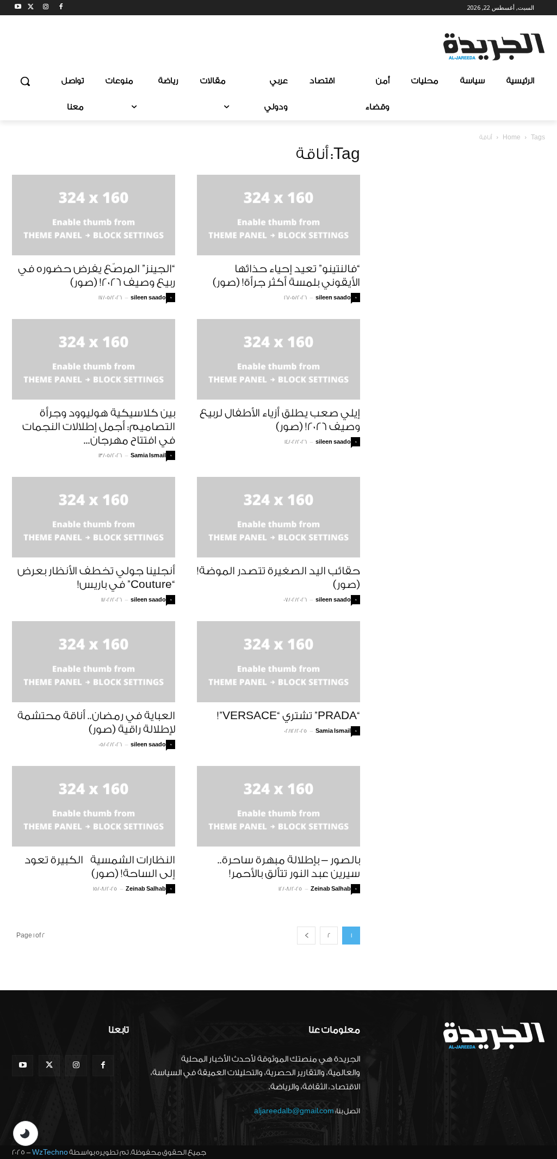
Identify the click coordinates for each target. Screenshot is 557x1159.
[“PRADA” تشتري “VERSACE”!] (278, 661)
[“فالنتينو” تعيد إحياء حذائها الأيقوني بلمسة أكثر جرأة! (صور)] (278, 215)
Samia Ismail (148, 455)
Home (512, 137)
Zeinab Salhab (146, 889)
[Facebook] (60, 8)
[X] (30, 8)
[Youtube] (18, 8)
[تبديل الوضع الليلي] (25, 1133)
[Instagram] (46, 8)
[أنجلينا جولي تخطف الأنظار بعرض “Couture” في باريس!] (93, 517)
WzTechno (50, 1152)
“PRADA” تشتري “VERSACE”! (288, 716)
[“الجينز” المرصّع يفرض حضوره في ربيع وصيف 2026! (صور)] (93, 215)
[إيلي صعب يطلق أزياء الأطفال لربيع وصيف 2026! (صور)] (278, 359)
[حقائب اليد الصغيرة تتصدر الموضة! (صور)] (278, 517)
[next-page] (306, 936)
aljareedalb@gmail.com (294, 1111)
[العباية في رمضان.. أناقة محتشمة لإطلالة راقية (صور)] (93, 661)
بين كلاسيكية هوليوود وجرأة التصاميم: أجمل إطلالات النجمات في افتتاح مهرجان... (98, 426)
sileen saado (148, 298)
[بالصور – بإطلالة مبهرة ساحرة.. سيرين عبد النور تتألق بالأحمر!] (278, 806)
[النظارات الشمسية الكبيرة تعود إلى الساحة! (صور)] (93, 806)
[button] (25, 81)
